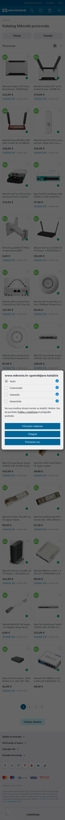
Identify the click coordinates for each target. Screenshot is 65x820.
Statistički (15, 394)
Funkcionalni (16, 388)
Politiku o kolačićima (28, 412)
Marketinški (15, 401)
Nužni (12, 381)
